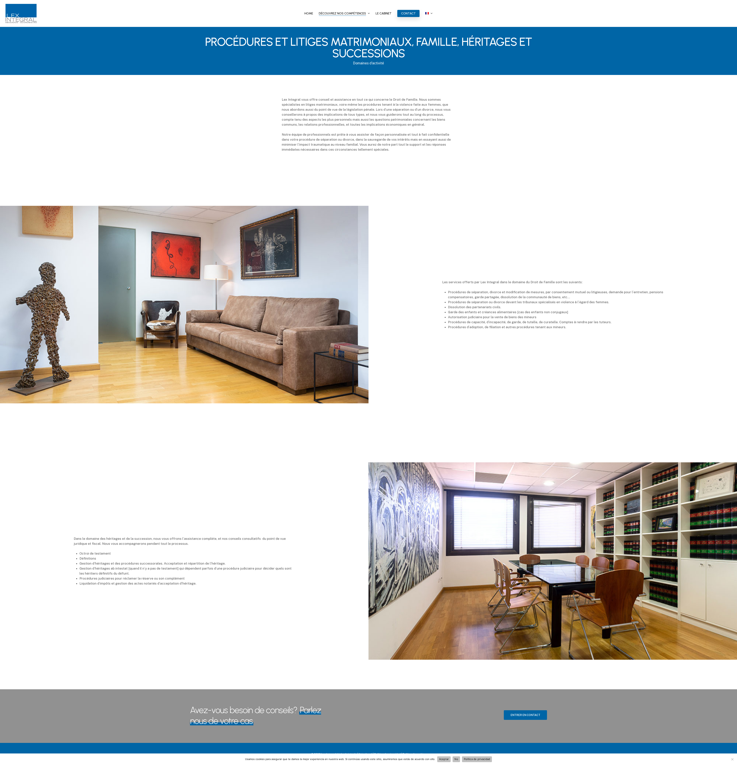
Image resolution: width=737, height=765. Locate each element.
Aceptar (444, 759)
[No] (732, 759)
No (456, 759)
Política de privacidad (477, 759)
